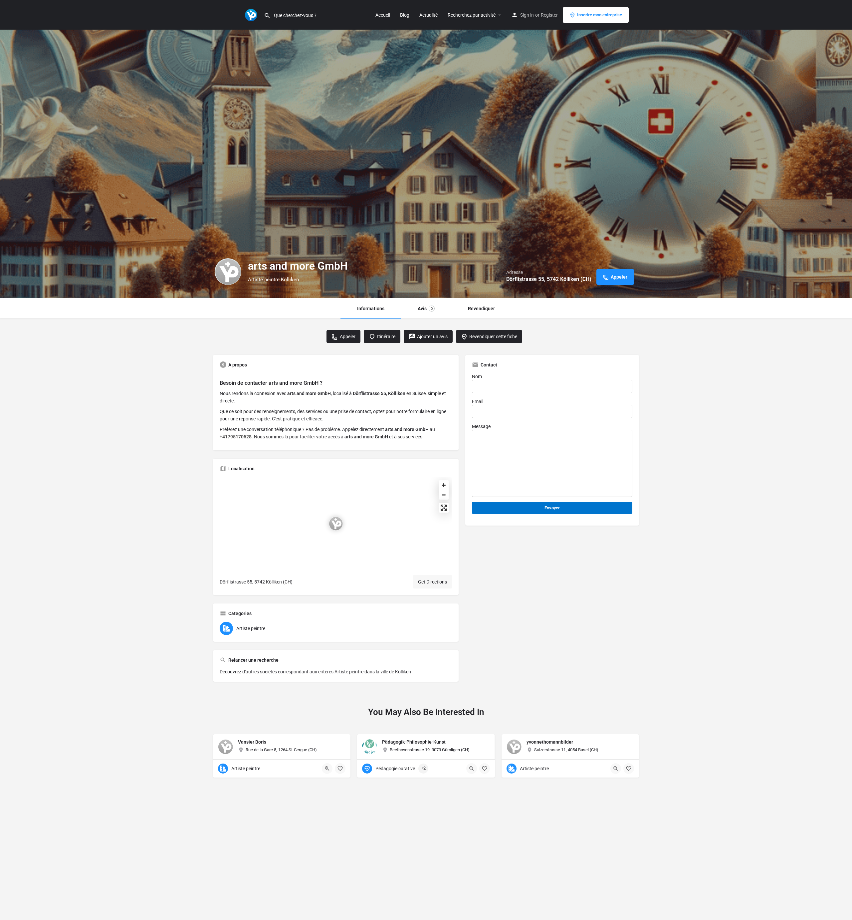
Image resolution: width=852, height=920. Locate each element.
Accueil (382, 15)
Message (481, 426)
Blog (404, 15)
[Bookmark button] (340, 768)
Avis (425, 308)
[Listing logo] (228, 271)
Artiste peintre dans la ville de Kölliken (372, 671)
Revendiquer (481, 308)
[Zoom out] (444, 495)
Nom (477, 376)
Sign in (527, 15)
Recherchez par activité (472, 15)
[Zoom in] (444, 485)
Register (549, 15)
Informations (370, 308)
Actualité (428, 15)
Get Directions (432, 581)
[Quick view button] (327, 768)
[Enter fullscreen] (444, 508)
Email (477, 401)
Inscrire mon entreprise (599, 14)
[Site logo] (252, 14)
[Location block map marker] (336, 524)
